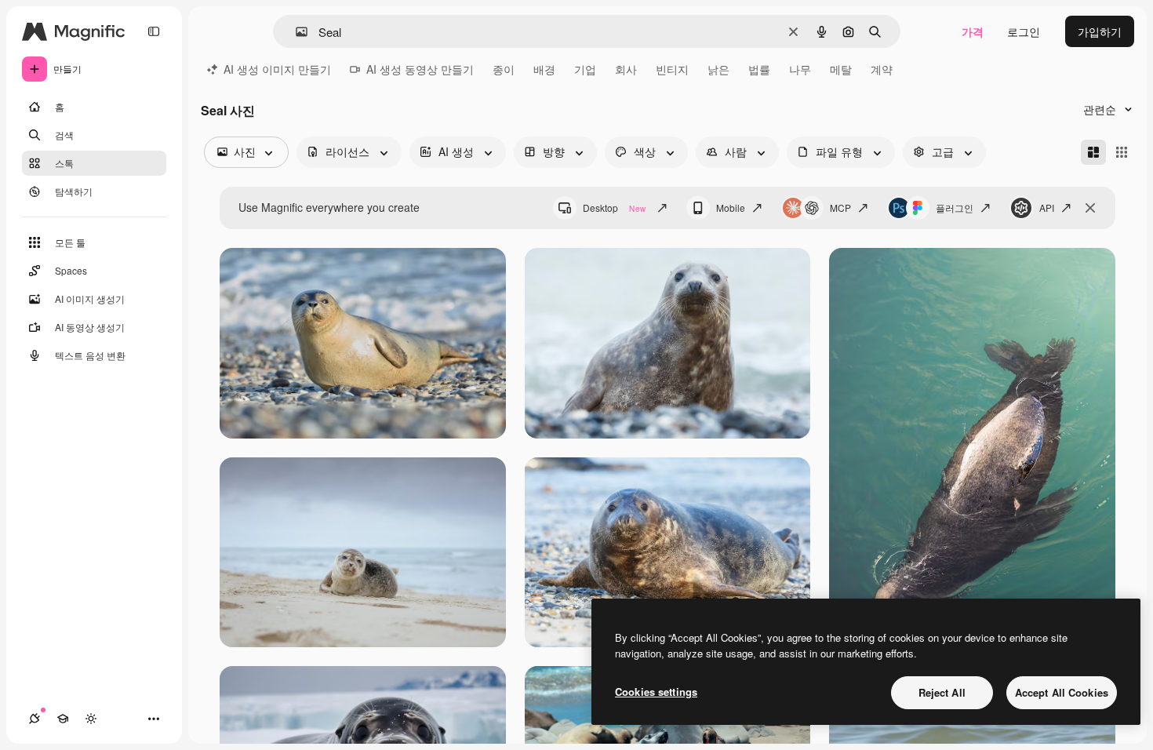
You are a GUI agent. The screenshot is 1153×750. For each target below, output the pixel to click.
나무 (800, 69)
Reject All (942, 692)
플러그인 (954, 207)
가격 (973, 31)
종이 (504, 69)
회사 (626, 69)
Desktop (614, 207)
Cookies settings (656, 691)
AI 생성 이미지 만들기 (277, 69)
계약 (882, 69)
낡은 (718, 69)
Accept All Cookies (1061, 692)
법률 (759, 69)
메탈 (841, 69)
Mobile (730, 207)
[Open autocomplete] (295, 32)
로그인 (1023, 31)
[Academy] (62, 718)
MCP (840, 207)
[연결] (34, 718)
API (1046, 207)
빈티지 (672, 69)
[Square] (1121, 152)
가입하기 (1100, 31)
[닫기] (1090, 208)
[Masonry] (1093, 152)
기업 (585, 69)
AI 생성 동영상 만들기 (420, 69)
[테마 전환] (91, 718)
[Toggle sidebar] (153, 31)
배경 (544, 69)
